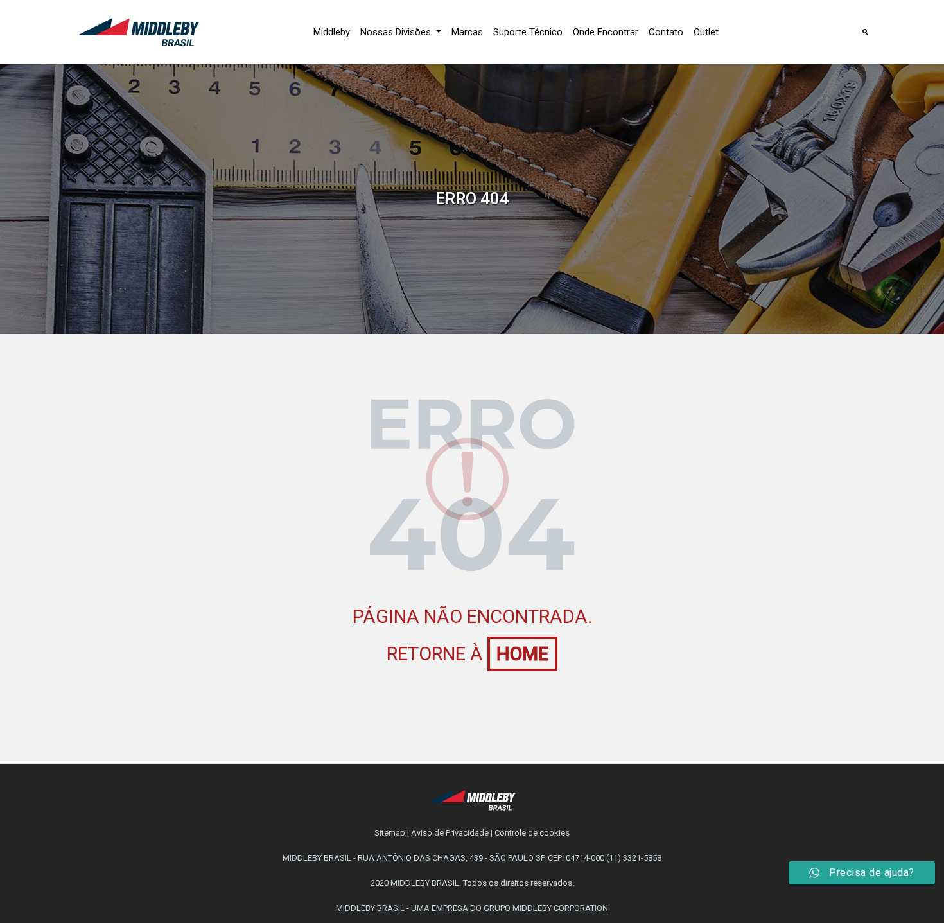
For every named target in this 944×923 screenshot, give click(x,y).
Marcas (467, 32)
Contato (666, 32)
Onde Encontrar (605, 32)
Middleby (331, 32)
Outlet (706, 32)
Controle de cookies (532, 833)
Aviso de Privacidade (450, 833)
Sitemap (389, 833)
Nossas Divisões (396, 32)
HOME (522, 654)
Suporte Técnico (528, 32)
